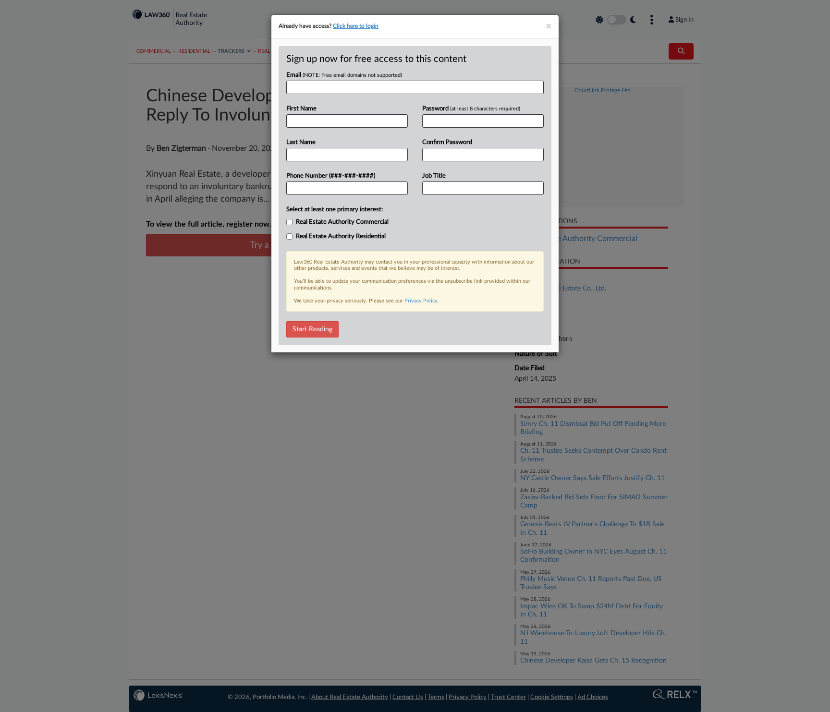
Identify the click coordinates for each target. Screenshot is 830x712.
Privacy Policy (421, 300)
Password (471, 109)
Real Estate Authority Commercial (342, 222)
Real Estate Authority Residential (341, 236)
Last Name (301, 142)
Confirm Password (447, 142)
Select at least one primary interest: (334, 209)
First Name (301, 109)
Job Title (434, 176)
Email (344, 75)
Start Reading (312, 329)
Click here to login (355, 26)
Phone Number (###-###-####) (330, 176)
